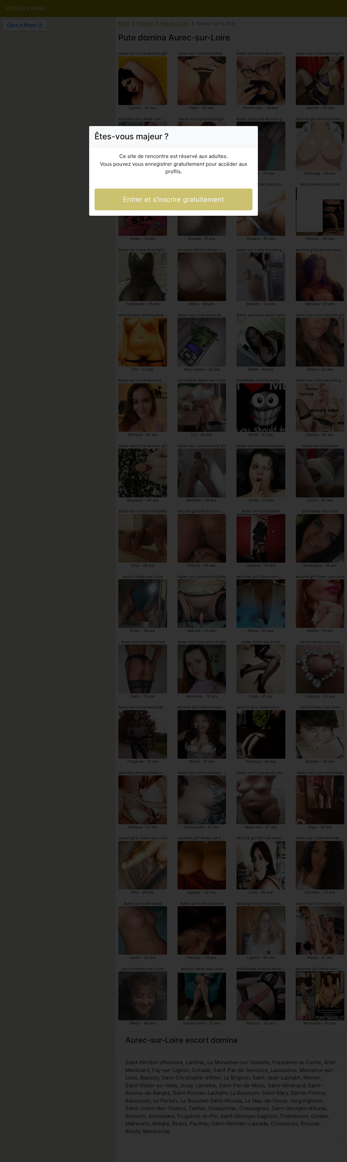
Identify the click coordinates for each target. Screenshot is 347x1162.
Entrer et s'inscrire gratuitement (173, 199)
